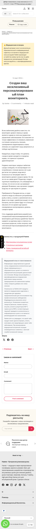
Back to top (17, 455)
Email (6, 372)
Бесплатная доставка (24, 4)
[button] (29, 8)
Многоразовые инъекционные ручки (19, 242)
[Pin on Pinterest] (12, 340)
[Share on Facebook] (8, 340)
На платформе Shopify (16, 524)
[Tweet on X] (4, 340)
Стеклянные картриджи (14, 245)
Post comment (18, 399)
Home (3, 31)
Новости (9, 31)
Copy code (23, 25)
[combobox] (18, 13)
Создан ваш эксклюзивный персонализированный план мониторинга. (17, 33)
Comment (7, 381)
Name (6, 363)
